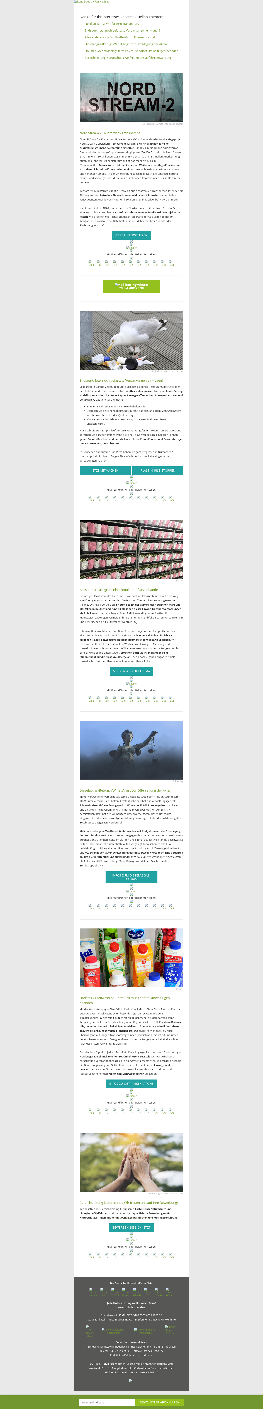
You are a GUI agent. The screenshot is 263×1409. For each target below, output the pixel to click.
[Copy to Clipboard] (91, 263)
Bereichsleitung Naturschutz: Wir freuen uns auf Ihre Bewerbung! (128, 58)
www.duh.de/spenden (131, 1307)
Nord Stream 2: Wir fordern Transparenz (112, 24)
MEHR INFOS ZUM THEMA (131, 671)
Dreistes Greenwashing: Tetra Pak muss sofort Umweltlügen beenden (131, 51)
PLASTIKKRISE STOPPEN (157, 470)
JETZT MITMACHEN (105, 470)
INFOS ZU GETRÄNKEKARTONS (131, 1084)
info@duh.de (127, 1355)
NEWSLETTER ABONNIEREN (159, 1402)
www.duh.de (145, 1355)
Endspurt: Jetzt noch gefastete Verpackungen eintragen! (122, 30)
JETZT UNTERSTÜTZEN (131, 235)
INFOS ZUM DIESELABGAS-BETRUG (131, 877)
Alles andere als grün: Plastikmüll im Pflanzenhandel (120, 37)
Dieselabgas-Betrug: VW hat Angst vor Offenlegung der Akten (126, 44)
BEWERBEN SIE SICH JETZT (131, 1227)
